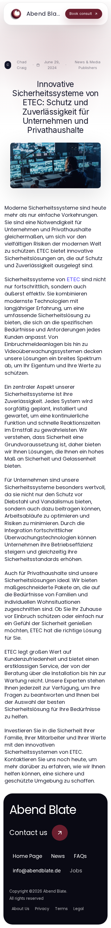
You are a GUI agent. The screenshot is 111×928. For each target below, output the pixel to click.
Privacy (42, 908)
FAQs (80, 856)
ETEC (73, 279)
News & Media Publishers (87, 65)
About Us (20, 908)
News (58, 856)
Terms (61, 908)
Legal (78, 908)
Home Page (27, 856)
